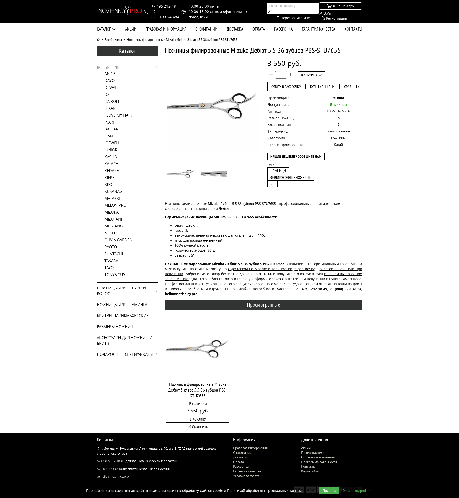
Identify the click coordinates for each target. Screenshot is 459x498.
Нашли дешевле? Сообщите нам (296, 156)
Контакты (353, 29)
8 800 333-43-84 (111, 469)
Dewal (110, 87)
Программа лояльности (319, 462)
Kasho (110, 156)
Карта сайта (310, 471)
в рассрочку (304, 268)
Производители (312, 452)
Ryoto (110, 246)
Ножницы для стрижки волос (121, 290)
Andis (110, 73)
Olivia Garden (118, 240)
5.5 (272, 184)
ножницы (278, 170)
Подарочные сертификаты (125, 354)
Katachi (112, 163)
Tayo (109, 267)
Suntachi (113, 253)
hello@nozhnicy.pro (114, 476)
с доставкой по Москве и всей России (260, 268)
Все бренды (113, 40)
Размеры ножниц (115, 326)
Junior (110, 149)
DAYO (109, 80)
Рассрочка (283, 29)
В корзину (309, 74)
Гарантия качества (318, 29)
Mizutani (113, 219)
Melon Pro (115, 205)
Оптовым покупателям (318, 457)
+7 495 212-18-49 (112, 461)
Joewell (112, 143)
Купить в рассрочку (285, 86)
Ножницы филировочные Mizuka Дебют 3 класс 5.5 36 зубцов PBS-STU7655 (197, 390)
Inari (109, 122)
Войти (328, 13)
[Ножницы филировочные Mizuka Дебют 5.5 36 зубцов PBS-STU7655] (181, 173)
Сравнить (351, 86)
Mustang (113, 226)
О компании (206, 29)
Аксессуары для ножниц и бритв (124, 340)
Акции (131, 29)
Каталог (104, 29)
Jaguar (111, 129)
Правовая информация (166, 29)
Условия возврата (246, 476)
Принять (329, 491)
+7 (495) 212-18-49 (310, 289)
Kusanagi (113, 191)
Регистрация (336, 18)
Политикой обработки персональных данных (264, 490)
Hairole (112, 101)
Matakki (112, 198)
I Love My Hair (118, 115)
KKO (108, 184)
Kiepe (109, 177)
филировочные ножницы (290, 177)
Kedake (111, 170)
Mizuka (111, 212)
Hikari (110, 108)
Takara (111, 260)
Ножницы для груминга (122, 304)
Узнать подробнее (357, 491)
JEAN (108, 136)
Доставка (235, 29)
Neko (109, 233)
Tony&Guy (114, 274)
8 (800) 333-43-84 (345, 289)
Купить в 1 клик (322, 86)
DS (106, 94)
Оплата (258, 29)
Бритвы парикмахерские (122, 315)
